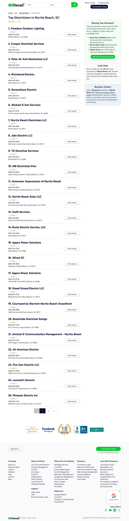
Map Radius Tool (106, 467)
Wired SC (18, 257)
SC (16, 13)
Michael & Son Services (26, 105)
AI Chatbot (58, 486)
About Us (11, 465)
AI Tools (34, 469)
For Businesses (103, 3)
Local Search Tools (107, 465)
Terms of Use (31, 518)
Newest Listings (83, 477)
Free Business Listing (108, 449)
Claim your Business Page (87, 469)
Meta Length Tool (106, 474)
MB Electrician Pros (24, 166)
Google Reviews (60, 495)
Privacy (23, 518)
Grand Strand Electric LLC (28, 288)
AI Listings (35, 472)
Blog (10, 479)
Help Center (35, 492)
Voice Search (59, 502)
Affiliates (11, 472)
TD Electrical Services (24, 150)
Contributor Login (84, 465)
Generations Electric (23, 89)
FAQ (32, 495)
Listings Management (39, 467)
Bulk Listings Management (87, 472)
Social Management (61, 472)
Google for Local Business (64, 499)
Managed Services (61, 465)
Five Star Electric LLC (26, 364)
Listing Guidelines (84, 474)
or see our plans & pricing (108, 452)
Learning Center (106, 486)
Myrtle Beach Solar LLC (26, 196)
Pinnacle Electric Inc (25, 395)
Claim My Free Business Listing (103, 57)
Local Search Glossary (108, 484)
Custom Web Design (62, 469)
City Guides (81, 479)
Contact (11, 477)
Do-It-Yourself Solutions (40, 465)
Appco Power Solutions (26, 242)
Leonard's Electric (24, 380)
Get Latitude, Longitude (109, 482)
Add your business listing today (101, 93)
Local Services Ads (61, 479)
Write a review (90, 3)
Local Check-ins (37, 482)
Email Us (16, 449)
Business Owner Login (39, 497)
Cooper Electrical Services (27, 43)
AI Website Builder (38, 484)
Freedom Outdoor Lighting (27, 28)
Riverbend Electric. (23, 74)
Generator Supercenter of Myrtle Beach (36, 181)
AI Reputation (36, 477)
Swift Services (21, 212)
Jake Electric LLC (21, 135)
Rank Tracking (36, 479)
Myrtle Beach (24, 13)
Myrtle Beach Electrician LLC (29, 120)
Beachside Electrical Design (30, 319)
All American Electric (26, 349)
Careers (11, 469)
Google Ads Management (64, 477)
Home (10, 13)
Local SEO (58, 467)
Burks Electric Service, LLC (29, 227)
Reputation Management (63, 474)
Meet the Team (14, 467)
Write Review (72, 35)
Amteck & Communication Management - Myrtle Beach (46, 334)
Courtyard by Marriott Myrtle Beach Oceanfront (42, 303)
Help (10, 474)
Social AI (34, 474)
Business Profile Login (85, 467)
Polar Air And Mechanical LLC (29, 59)
